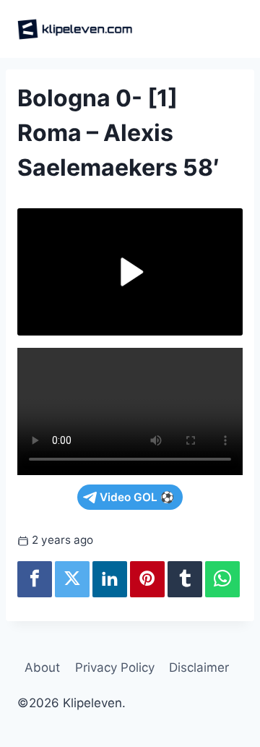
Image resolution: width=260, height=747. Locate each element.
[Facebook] (34, 579)
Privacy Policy (115, 667)
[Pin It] (147, 579)
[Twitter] (72, 579)
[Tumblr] (185, 579)
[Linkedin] (109, 579)
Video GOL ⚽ (137, 497)
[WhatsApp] (222, 579)
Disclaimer (199, 667)
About (42, 667)
